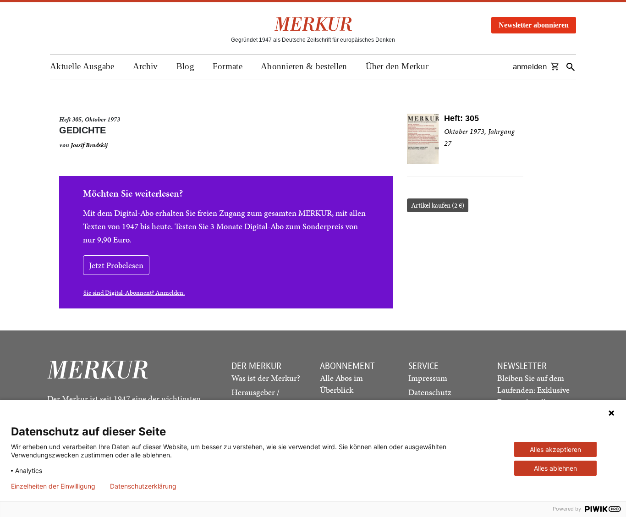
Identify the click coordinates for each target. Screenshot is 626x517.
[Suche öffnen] (570, 66)
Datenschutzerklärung (143, 486)
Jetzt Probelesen (116, 265)
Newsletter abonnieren (534, 25)
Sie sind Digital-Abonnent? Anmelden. (134, 292)
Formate (227, 66)
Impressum (427, 378)
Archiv (145, 66)
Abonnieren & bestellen (304, 66)
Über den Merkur (397, 66)
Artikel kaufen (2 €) (437, 205)
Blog (185, 66)
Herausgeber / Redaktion (255, 398)
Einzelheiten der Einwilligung (53, 486)
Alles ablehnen (555, 468)
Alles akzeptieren (555, 449)
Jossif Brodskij (89, 145)
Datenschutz (429, 392)
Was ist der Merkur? (265, 378)
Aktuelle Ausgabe (82, 66)
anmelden (530, 66)
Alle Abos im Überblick (341, 384)
